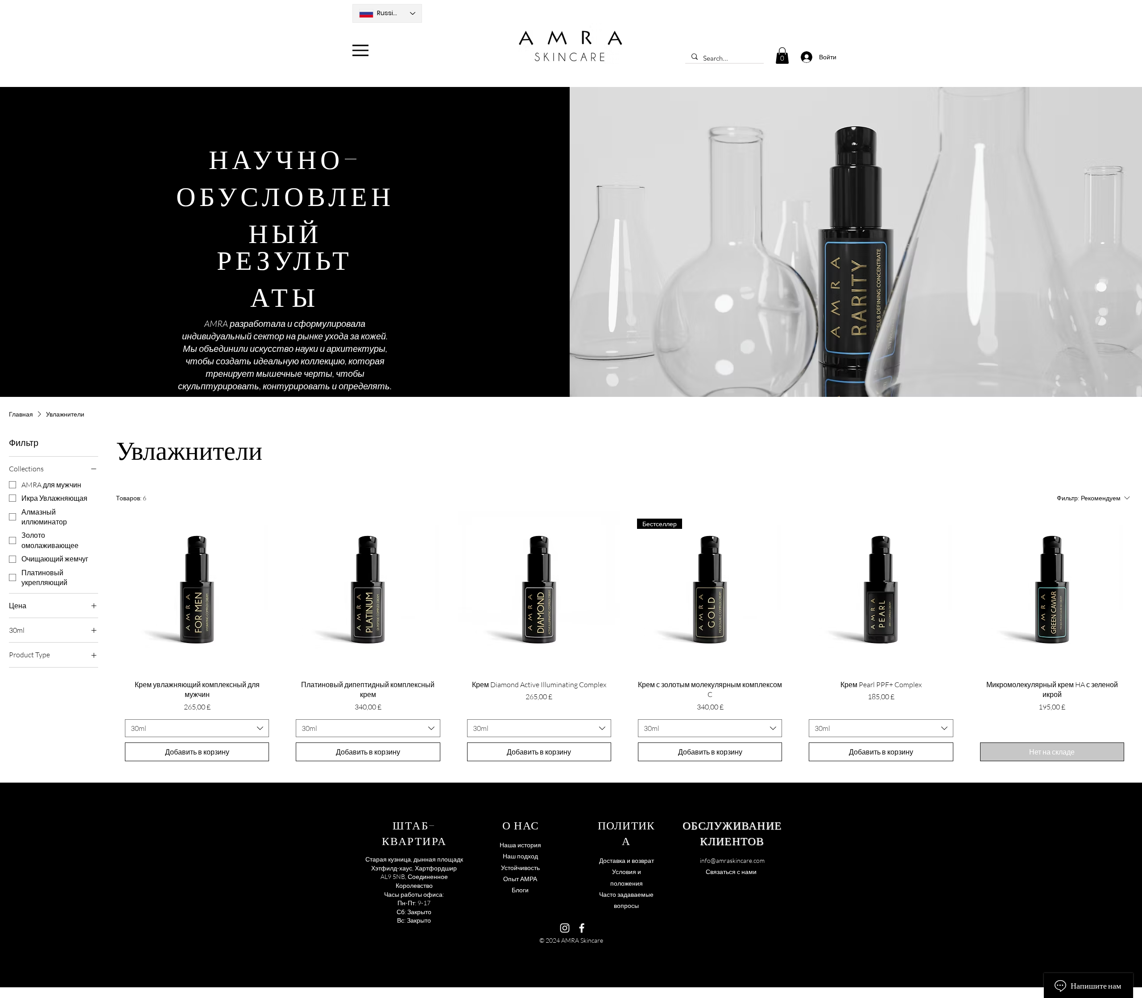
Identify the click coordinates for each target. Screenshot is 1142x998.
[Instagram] (565, 928)
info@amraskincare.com (732, 860)
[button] (782, 55)
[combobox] (197, 728)
